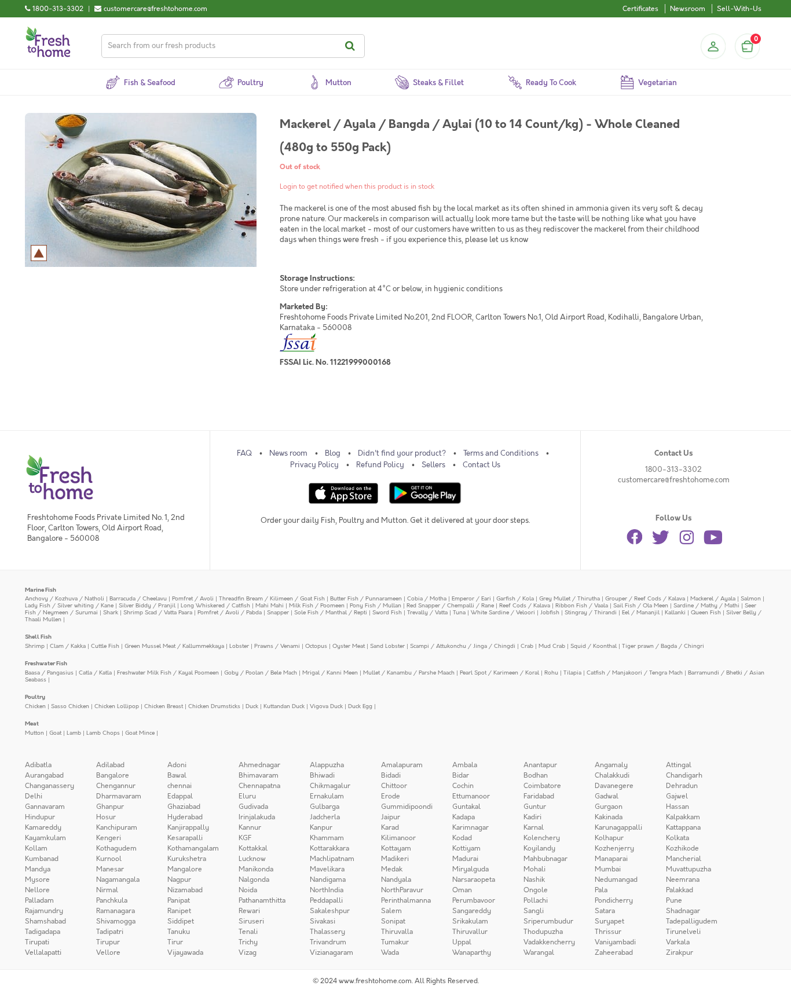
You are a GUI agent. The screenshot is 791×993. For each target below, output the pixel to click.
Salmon (751, 598)
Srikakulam (470, 921)
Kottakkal (253, 848)
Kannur (250, 827)
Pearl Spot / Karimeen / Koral (499, 672)
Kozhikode (682, 848)
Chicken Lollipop (116, 706)
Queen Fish (706, 612)
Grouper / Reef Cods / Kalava (645, 598)
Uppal (461, 942)
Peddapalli (326, 900)
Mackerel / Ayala (712, 598)
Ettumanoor (471, 796)
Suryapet (609, 921)
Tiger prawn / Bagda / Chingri (663, 646)
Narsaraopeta (473, 879)
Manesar (110, 869)
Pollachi (535, 900)
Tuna (459, 612)
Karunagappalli (618, 827)
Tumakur (395, 942)
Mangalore (184, 869)
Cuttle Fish (105, 646)
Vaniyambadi (615, 942)
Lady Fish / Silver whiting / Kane (69, 605)
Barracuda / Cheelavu (138, 598)
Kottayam (396, 848)
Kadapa (463, 817)
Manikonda (256, 869)
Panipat (178, 900)
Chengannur (116, 785)
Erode (390, 796)
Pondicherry (614, 900)
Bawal (176, 775)
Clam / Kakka (68, 646)
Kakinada (608, 817)
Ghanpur (110, 806)
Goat (55, 732)
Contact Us (481, 465)
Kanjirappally (188, 827)
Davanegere (614, 785)
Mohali (534, 869)
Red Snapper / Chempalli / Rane (450, 605)
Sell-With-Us (739, 8)
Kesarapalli (185, 837)
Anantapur (540, 765)
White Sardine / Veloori (503, 612)
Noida (248, 890)
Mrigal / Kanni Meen (330, 672)
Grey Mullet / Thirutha (569, 598)
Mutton (34, 732)
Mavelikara (327, 869)
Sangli (533, 910)
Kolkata (677, 837)
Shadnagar (683, 910)
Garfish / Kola (515, 598)
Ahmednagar (259, 765)
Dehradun (682, 785)
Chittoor (394, 785)
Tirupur (108, 942)
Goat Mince (140, 732)
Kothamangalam (193, 848)
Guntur (534, 806)
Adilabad (110, 765)
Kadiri (532, 817)
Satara (605, 910)
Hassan (677, 806)
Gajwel (677, 796)
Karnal (533, 827)
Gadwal (606, 796)
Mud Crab (552, 646)
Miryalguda (470, 869)
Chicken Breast (163, 706)
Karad (390, 827)
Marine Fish (40, 589)
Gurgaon (608, 806)
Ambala (464, 765)
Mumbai (608, 869)
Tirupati (37, 942)
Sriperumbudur (548, 921)
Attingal (678, 765)
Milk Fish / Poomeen (317, 605)
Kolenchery (541, 837)
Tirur (175, 942)
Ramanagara (115, 910)
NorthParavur (402, 890)
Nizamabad (185, 890)
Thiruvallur (470, 931)
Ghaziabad (183, 806)
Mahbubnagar (545, 858)
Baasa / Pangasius (49, 672)
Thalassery (327, 931)
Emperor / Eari (471, 598)
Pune (674, 900)
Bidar (460, 775)
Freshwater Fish (46, 663)
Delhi (33, 796)
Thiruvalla (397, 931)
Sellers (433, 465)
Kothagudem (116, 848)
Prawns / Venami (277, 646)
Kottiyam (466, 848)
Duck (252, 706)
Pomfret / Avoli (193, 598)
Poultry (35, 696)
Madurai (465, 858)
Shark (110, 612)
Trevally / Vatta (427, 612)
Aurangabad (44, 775)
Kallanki (675, 612)
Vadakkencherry (549, 942)
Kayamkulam (45, 837)
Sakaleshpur (330, 910)
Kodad (462, 837)
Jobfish (549, 612)
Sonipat (393, 921)
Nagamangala (118, 879)
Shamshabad (45, 921)
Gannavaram (45, 806)
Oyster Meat (348, 646)
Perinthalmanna (406, 900)
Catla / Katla (95, 672)
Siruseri (251, 921)
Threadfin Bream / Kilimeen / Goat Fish (272, 598)
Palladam (39, 900)
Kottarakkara (329, 848)
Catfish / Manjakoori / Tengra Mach (635, 672)
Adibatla (38, 765)
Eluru (247, 796)
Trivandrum (328, 942)
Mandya (37, 869)
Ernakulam (327, 796)
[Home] (48, 31)
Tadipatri (109, 931)
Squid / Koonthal (593, 646)
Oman (462, 890)
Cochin (463, 785)
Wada (390, 952)
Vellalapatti (43, 952)
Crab (527, 646)
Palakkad (679, 890)
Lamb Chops (103, 732)
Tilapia (572, 672)
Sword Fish (387, 612)
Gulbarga (324, 806)
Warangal (538, 952)
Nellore (37, 890)
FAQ (244, 453)
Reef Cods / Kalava (524, 605)
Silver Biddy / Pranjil (147, 605)
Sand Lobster (387, 646)
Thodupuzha (543, 931)
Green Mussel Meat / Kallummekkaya (174, 646)
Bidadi (391, 775)
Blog (332, 453)
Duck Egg (360, 706)
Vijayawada (185, 952)
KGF (245, 837)
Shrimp (35, 646)
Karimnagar (470, 827)
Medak (391, 869)
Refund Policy (380, 465)
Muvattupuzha (688, 869)
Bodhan (535, 775)
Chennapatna (259, 785)
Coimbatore (542, 785)
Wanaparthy (471, 952)
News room (288, 453)
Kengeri (108, 837)
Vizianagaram (331, 952)
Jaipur (390, 817)
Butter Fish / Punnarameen (366, 598)
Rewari (249, 910)
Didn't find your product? (402, 453)
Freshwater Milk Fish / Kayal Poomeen (168, 672)
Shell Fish (38, 636)
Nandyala (396, 879)
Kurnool (109, 858)
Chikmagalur (330, 785)
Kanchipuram (116, 827)
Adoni (176, 765)
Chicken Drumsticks (214, 706)
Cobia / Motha (426, 598)
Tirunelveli (683, 931)
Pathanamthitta (262, 900)
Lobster (239, 646)
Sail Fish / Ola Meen (640, 605)
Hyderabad (185, 817)
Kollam (36, 848)
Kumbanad (41, 858)
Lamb (74, 732)
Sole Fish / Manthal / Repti (330, 612)
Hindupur (40, 817)
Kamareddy (43, 827)
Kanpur (321, 827)
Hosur (106, 817)
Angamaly (611, 765)
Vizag (248, 952)
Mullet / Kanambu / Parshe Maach (409, 672)
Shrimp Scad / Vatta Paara (157, 612)
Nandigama (328, 879)
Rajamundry (44, 910)
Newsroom (687, 8)
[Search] (351, 46)
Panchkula (111, 900)
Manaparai (611, 858)
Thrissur (608, 931)
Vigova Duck (326, 706)
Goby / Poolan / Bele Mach (260, 672)
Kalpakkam (683, 817)
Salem (391, 910)
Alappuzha (327, 765)
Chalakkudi (612, 775)
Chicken (35, 706)
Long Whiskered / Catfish (215, 605)
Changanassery (49, 785)
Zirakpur (679, 952)
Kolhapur (609, 837)
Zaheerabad (614, 952)
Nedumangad (616, 879)
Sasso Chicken (70, 706)
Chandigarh (684, 775)
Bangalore (112, 775)
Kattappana (683, 827)
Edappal (180, 796)
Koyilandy (539, 848)
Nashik (534, 879)
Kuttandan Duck (284, 706)
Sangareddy (471, 910)
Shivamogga (116, 921)
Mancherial (683, 858)
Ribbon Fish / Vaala (581, 605)
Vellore (108, 952)
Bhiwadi (322, 775)
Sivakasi (322, 921)
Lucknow (252, 858)
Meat (32, 723)
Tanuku (178, 931)
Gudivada (253, 806)
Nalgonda (254, 879)
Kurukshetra (186, 858)
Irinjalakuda (257, 817)
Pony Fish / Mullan (375, 605)
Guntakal (466, 806)
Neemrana (683, 879)
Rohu (551, 672)
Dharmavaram (118, 796)
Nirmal (107, 890)
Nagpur (179, 879)
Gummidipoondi (407, 806)
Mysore (37, 879)
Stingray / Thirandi (591, 612)
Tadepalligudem (691, 921)
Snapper (278, 612)
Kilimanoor (398, 837)
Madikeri (395, 858)
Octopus (316, 646)
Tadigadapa (42, 931)
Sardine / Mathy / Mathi (706, 605)
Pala (601, 890)
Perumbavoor (473, 900)
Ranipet (179, 910)
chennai (179, 785)
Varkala (678, 942)
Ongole (535, 890)
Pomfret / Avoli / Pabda (229, 612)
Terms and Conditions (501, 453)
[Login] (713, 46)
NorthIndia (326, 890)
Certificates (640, 8)
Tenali (248, 931)
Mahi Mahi (269, 605)
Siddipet (180, 921)
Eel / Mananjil (641, 612)
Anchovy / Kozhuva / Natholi (64, 598)
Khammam (327, 837)
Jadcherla (325, 817)
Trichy (248, 942)
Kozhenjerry (614, 848)
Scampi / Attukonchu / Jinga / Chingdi (462, 646)
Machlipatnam (332, 858)
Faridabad (538, 796)
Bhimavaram (259, 775)
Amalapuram (402, 765)
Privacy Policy (314, 465)
